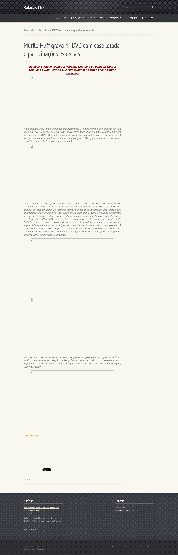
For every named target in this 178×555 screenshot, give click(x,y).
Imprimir (151, 547)
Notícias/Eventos (78, 18)
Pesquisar (152, 7)
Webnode (41, 549)
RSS (142, 547)
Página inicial (117, 547)
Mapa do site (131, 547)
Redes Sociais (115, 18)
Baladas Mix (61, 18)
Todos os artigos (30, 529)
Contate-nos (131, 18)
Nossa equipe (147, 18)
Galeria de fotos (97, 18)
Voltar (27, 479)
